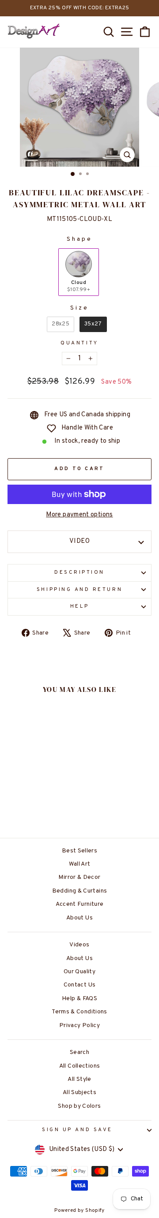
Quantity (79, 343)
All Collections (79, 1066)
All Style (79, 1079)
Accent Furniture (80, 904)
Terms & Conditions (79, 1012)
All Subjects (79, 1092)
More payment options (79, 515)
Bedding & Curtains (79, 891)
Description (79, 572)
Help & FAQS (79, 998)
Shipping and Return (79, 590)
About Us (79, 918)
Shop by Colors (79, 1106)
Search (79, 1052)
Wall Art (80, 864)
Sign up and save (77, 1130)
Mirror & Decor (79, 877)
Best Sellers (79, 851)
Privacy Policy (79, 1025)
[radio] (78, 272)
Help (79, 606)
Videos (79, 945)
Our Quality (79, 971)
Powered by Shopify (79, 1210)
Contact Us (80, 985)
